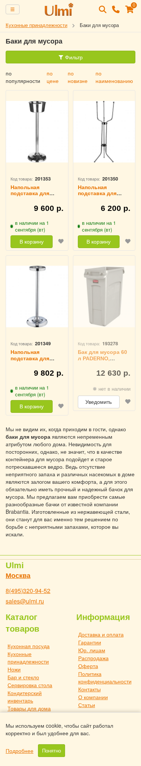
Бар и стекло (23, 677)
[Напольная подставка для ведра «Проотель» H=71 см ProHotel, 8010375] (37, 131)
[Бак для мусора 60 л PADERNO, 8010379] (104, 297)
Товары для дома (29, 708)
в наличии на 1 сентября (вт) (32, 226)
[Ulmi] (59, 9)
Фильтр (73, 57)
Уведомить (98, 402)
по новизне (78, 76)
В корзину (32, 242)
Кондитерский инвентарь (25, 696)
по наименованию (114, 76)
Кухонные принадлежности (28, 657)
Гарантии (89, 642)
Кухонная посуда (29, 646)
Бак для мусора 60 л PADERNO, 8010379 (102, 358)
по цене (53, 76)
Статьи (86, 705)
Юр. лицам (91, 650)
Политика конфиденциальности (105, 677)
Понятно (51, 750)
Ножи (14, 669)
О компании (93, 697)
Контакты (89, 689)
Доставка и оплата (101, 634)
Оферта (88, 666)
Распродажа (93, 658)
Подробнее (19, 750)
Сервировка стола (30, 685)
